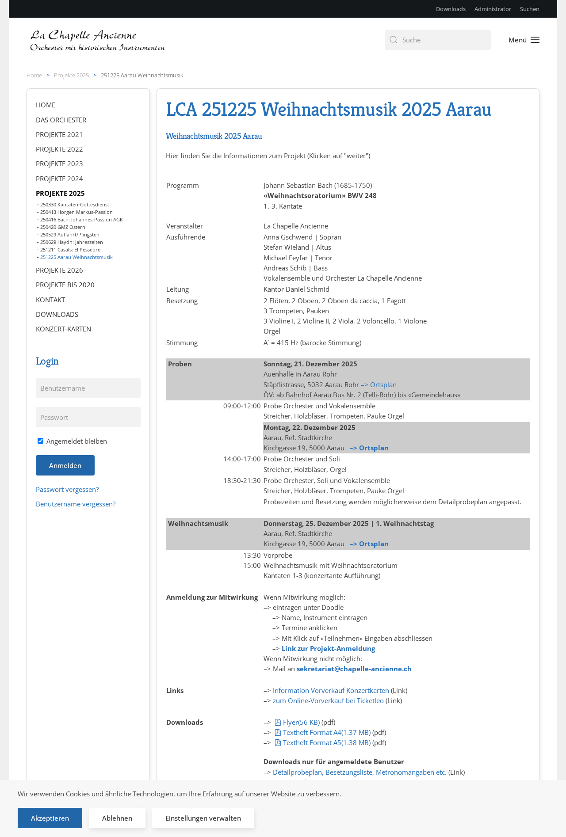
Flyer (301, 722)
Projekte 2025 (60, 193)
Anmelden (65, 465)
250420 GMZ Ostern (62, 227)
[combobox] (438, 40)
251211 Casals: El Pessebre (70, 249)
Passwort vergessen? (67, 489)
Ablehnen (117, 818)
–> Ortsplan (379, 384)
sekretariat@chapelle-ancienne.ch (354, 668)
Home (45, 104)
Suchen (529, 9)
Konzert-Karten (63, 328)
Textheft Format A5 (327, 742)
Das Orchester (61, 119)
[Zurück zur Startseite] (98, 39)
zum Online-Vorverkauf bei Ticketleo (328, 700)
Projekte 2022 (59, 149)
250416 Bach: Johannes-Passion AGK (81, 219)
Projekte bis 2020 (65, 284)
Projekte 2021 (59, 134)
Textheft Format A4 (327, 732)
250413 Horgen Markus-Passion (76, 212)
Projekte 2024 (59, 178)
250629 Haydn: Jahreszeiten (71, 242)
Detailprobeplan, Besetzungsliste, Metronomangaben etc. (360, 772)
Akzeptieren (50, 818)
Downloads (451, 9)
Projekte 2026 (59, 270)
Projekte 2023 (59, 163)
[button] (524, 39)
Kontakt (50, 299)
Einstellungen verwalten (203, 818)
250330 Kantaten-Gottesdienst (74, 204)
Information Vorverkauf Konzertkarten (331, 690)
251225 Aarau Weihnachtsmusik (76, 257)
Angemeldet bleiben (76, 441)
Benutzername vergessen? (75, 503)
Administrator (492, 9)
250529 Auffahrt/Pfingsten (69, 234)
